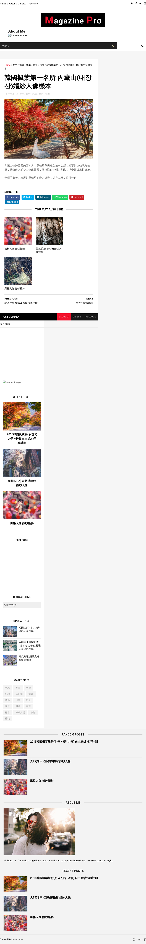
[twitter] (140, 3)
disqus (77, 317)
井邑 (15, 65)
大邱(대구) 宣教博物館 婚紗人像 (50, 761)
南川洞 (19, 694)
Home (3, 3)
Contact (21, 3)
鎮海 (33, 712)
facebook (90, 317)
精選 (35, 65)
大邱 (7, 687)
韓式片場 (20, 712)
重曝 (30, 694)
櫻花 (7, 718)
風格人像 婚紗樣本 (14, 288)
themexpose (17, 939)
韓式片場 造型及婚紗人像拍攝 (49, 250)
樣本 (42, 65)
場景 (7, 706)
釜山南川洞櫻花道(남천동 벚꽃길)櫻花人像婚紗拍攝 (30, 645)
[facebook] (136, 3)
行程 (7, 694)
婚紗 (21, 65)
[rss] (132, 3)
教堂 (28, 700)
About (12, 3)
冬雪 (28, 687)
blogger (64, 317)
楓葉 (28, 65)
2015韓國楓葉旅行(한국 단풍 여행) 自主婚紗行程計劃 (22, 439)
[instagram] (145, 3)
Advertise (33, 3)
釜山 (7, 700)
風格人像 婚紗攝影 (14, 248)
